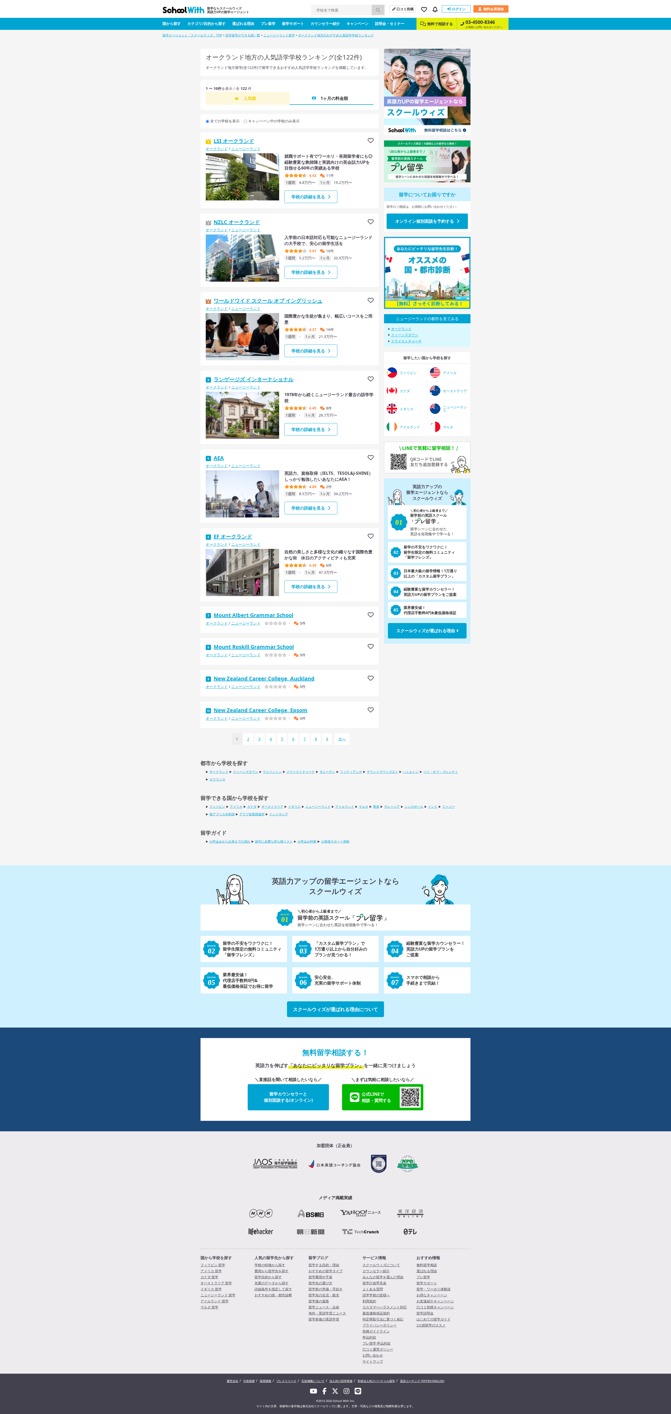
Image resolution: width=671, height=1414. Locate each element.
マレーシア (392, 806)
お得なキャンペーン (431, 1295)
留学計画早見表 (374, 1283)
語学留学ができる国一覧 (242, 35)
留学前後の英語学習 (324, 1319)
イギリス (294, 806)
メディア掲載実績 (335, 1197)
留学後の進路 (319, 1301)
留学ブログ (318, 1257)
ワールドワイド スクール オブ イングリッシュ (268, 300)
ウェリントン (272, 771)
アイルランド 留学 (215, 1301)
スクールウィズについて (381, 1265)
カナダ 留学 (209, 1277)
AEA (219, 457)
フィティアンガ (351, 771)
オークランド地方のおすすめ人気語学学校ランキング (336, 35)
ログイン (459, 9)
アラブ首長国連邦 (251, 814)
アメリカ (236, 806)
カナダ (252, 806)
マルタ (363, 806)
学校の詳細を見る (308, 197)
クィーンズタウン (404, 335)
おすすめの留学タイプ (326, 1271)
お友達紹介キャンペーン (435, 1301)
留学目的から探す (268, 1277)
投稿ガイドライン (376, 1331)
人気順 (249, 98)
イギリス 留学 (211, 1289)
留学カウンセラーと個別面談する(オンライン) (288, 1097)
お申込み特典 (306, 841)
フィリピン (217, 806)
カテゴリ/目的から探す (206, 23)
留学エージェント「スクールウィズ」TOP (192, 35)
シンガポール (413, 806)
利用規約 (369, 1301)
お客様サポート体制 (335, 841)
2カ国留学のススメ (431, 1325)
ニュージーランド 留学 (218, 1295)
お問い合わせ (372, 1355)
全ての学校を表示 (225, 120)
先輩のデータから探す (272, 1283)
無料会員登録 (493, 9)
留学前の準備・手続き (326, 1289)
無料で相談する (440, 23)
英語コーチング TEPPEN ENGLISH (422, 1381)
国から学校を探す (216, 1257)
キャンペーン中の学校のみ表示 (274, 120)
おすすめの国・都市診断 (273, 1295)
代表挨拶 (249, 1381)
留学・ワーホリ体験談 (433, 1289)
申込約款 (369, 1337)
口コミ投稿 (405, 9)
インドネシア (278, 814)
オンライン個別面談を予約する (424, 221)
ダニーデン (327, 771)
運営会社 (232, 1381)
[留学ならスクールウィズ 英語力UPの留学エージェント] (183, 11)
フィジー (448, 806)
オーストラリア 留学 (216, 1283)
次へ (342, 738)
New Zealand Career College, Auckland (264, 678)
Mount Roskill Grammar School (254, 646)
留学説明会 (425, 1313)
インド (432, 806)
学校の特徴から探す (270, 1265)
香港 (376, 806)
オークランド (217, 148)
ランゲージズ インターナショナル (254, 379)
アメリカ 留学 (211, 1271)
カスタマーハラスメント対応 (384, 1307)
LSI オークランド (234, 140)
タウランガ (217, 779)
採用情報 (265, 1381)
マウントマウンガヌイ (382, 771)
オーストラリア (272, 806)
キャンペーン (358, 23)
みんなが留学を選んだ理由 (382, 1277)
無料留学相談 (426, 1265)
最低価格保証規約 (376, 1313)
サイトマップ (372, 1361)
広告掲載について (312, 1381)
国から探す (172, 23)
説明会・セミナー (389, 23)
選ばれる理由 (243, 23)
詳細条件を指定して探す (273, 1289)
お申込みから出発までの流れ (229, 841)
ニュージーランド (246, 148)
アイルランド (344, 806)
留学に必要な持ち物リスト (274, 841)
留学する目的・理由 (324, 1265)
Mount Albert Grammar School (253, 615)
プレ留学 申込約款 (376, 1343)
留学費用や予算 (320, 1277)
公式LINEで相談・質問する (376, 1097)
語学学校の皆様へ (376, 1295)
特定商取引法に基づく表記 (382, 1319)
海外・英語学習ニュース (327, 1313)
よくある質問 (372, 1289)
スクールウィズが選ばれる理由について (335, 1009)
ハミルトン (411, 771)
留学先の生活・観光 (324, 1295)
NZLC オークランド (237, 222)
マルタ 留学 (209, 1307)
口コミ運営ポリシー (377, 1349)
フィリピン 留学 (213, 1265)
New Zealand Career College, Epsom (260, 710)
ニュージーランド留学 (279, 35)
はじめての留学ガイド (433, 1319)
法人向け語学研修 (341, 1381)
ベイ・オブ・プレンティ (440, 771)
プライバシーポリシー (379, 1325)
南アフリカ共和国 (222, 814)
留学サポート (293, 23)
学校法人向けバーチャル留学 (376, 1381)
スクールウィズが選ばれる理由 (425, 631)
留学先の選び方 (320, 1283)
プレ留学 (268, 23)
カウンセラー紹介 (325, 23)
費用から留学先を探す (272, 1271)
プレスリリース (286, 1381)
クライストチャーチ (406, 341)
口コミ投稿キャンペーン (435, 1307)
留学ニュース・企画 (324, 1307)
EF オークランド (233, 536)
